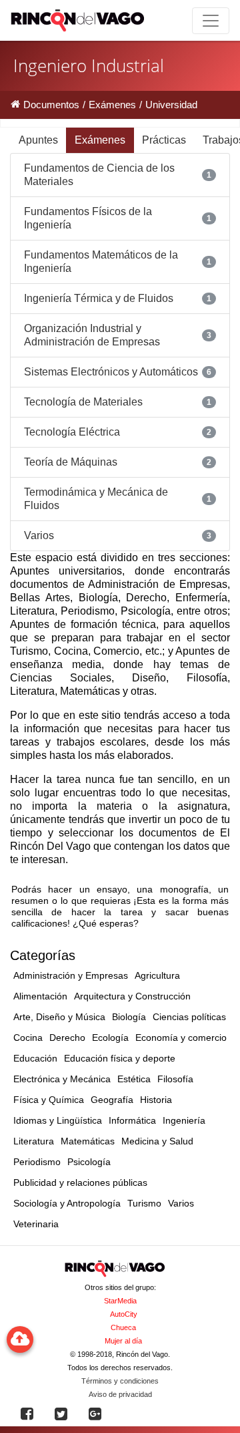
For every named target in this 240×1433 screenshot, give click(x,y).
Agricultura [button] (157, 975)
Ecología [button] (110, 1037)
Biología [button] (129, 1016)
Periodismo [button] (37, 1161)
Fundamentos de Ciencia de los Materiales (99, 174)
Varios (39, 535)
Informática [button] (132, 1120)
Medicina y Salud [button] (157, 1141)
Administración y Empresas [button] (70, 975)
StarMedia (120, 1301)
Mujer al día (123, 1341)
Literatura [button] (33, 1141)
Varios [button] (181, 1203)
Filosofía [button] (175, 1079)
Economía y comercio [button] (181, 1037)
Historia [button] (156, 1099)
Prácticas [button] (164, 140)
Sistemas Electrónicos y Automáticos (111, 371)
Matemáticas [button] (88, 1141)
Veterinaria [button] (36, 1224)
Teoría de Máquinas (70, 462)
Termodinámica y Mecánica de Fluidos (96, 498)
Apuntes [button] (38, 140)
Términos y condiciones (120, 1381)
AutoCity (123, 1314)
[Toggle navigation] (210, 20)
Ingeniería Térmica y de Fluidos (98, 298)
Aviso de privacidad (120, 1394)
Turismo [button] (144, 1203)
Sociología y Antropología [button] (67, 1203)
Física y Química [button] (48, 1099)
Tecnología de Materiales (83, 402)
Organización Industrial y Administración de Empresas (92, 335)
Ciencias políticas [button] (189, 1016)
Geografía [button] (112, 1099)
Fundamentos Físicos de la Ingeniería (88, 218)
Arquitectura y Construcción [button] (132, 996)
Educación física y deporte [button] (119, 1058)
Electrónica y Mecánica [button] (62, 1079)
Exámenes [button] (100, 140)
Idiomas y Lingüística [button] (57, 1120)
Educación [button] (35, 1058)
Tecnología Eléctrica (72, 432)
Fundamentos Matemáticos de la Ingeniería (101, 261)
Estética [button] (134, 1079)
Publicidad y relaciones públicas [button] (80, 1182)
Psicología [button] (89, 1161)
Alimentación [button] (40, 996)
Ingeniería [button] (184, 1120)
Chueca (123, 1327)
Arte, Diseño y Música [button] (59, 1016)
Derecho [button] (67, 1037)
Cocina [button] (28, 1037)
